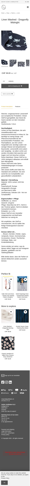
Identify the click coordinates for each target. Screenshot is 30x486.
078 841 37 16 (5, 400)
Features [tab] (17, 106)
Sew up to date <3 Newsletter (9, 1)
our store (15, 415)
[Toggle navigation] (28, 7)
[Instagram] (6, 383)
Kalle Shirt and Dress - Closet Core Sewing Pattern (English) (8, 295)
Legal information (6, 431)
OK (4, 482)
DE (26, 1)
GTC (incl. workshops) (7, 433)
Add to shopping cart (14, 86)
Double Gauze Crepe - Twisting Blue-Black (22, 327)
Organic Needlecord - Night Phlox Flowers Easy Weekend (8, 355)
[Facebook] (3, 383)
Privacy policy (5, 434)
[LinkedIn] (10, 383)
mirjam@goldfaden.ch (7, 399)
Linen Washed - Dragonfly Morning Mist (7, 328)
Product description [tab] (7, 106)
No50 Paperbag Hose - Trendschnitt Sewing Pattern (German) (22, 295)
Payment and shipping (7, 429)
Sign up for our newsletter (12, 375)
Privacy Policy (5, 478)
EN (28, 1)
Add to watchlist (7, 93)
